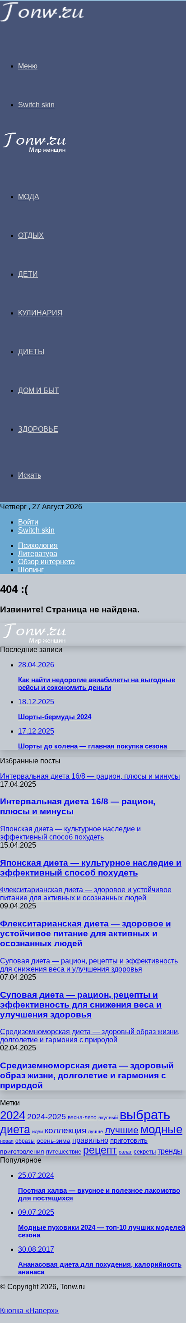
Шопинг (31, 570)
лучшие (122, 1130)
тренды (170, 1151)
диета (15, 1129)
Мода (28, 197)
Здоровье (38, 429)
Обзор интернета (46, 562)
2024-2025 (46, 1116)
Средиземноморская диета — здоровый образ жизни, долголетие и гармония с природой (87, 1075)
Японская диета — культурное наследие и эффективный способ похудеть (90, 867)
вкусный (108, 1117)
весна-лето (82, 1117)
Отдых (31, 235)
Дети (28, 274)
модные (161, 1129)
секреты (145, 1151)
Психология (38, 545)
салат (125, 1151)
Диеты (31, 352)
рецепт (100, 1150)
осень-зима (53, 1140)
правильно (90, 1140)
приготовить (129, 1140)
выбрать (145, 1114)
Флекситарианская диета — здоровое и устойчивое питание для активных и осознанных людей (85, 933)
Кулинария (40, 313)
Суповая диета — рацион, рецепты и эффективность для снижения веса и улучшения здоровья (81, 1004)
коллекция (65, 1130)
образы (25, 1141)
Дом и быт (38, 390)
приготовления (22, 1151)
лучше (95, 1131)
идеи (37, 1131)
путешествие (63, 1151)
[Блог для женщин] (42, 20)
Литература (37, 553)
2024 (12, 1115)
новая (7, 1141)
